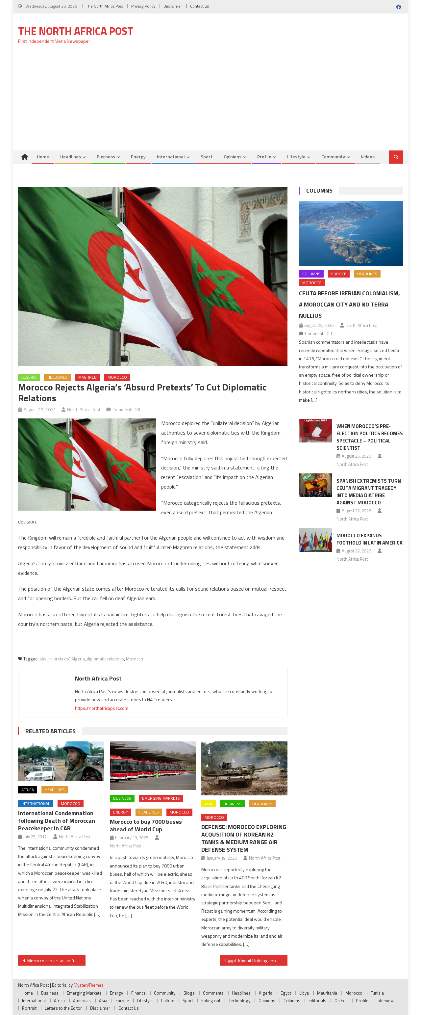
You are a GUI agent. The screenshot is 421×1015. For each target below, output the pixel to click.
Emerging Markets (161, 798)
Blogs (189, 993)
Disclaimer (172, 6)
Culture (167, 1000)
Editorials (317, 1000)
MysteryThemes (89, 985)
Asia (208, 804)
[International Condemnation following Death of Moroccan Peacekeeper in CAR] (61, 761)
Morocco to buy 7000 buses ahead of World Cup (146, 825)
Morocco (117, 377)
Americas (82, 1000)
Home (43, 156)
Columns (319, 190)
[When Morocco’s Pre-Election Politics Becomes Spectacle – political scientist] (315, 430)
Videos (368, 156)
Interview (385, 1000)
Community (333, 156)
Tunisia (377, 993)
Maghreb (87, 377)
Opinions (232, 156)
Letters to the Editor (63, 1008)
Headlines (70, 156)
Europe (338, 274)
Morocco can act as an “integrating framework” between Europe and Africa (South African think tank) (56, 960)
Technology (239, 1000)
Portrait (29, 1008)
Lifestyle (296, 156)
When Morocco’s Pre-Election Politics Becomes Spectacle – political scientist (369, 437)
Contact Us (199, 6)
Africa (27, 790)
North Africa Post (84, 409)
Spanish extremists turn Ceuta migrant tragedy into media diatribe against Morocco (368, 491)
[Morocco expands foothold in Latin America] (315, 540)
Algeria (29, 377)
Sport (206, 156)
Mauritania (327, 993)
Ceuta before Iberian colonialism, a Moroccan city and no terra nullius (349, 304)
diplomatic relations (105, 658)
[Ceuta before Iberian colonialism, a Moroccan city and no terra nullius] (351, 233)
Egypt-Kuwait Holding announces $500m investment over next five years (256, 960)
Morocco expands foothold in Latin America (369, 539)
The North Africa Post (104, 6)
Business (106, 156)
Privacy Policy (143, 6)
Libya (304, 993)
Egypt (286, 993)
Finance (138, 993)
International (171, 156)
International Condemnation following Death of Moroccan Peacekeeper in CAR (56, 821)
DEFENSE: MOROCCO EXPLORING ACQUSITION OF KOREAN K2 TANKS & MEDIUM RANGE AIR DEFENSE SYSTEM (243, 838)
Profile (264, 156)
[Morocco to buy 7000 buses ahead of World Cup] (153, 765)
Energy (138, 156)
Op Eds (341, 1000)
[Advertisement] (210, 101)
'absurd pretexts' (53, 658)
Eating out (210, 1000)
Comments (213, 993)
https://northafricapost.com (101, 708)
